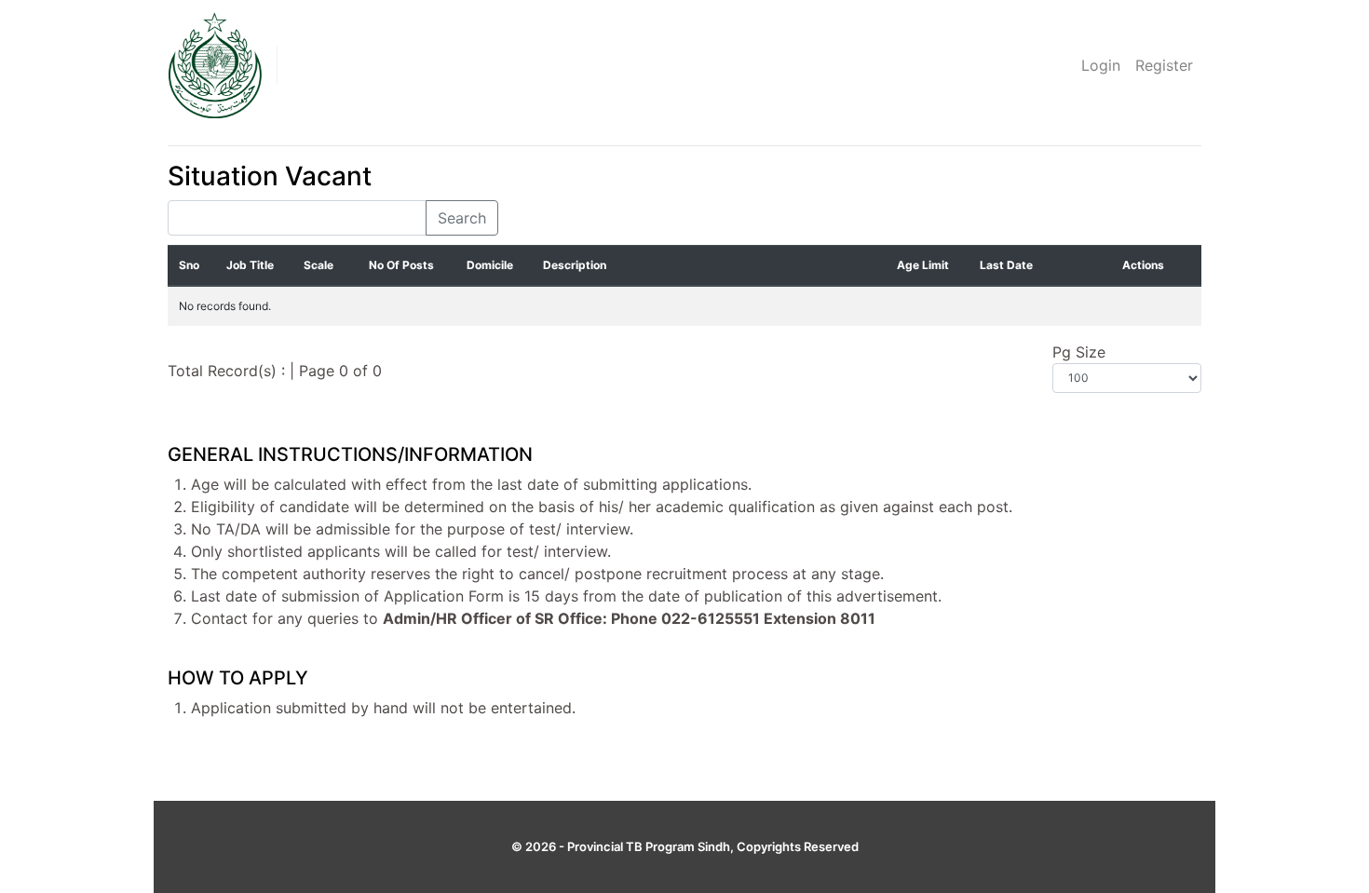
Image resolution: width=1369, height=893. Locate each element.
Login (1100, 65)
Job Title (250, 265)
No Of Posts (401, 265)
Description (574, 265)
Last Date (1006, 265)
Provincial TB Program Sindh (648, 846)
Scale (318, 265)
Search (462, 218)
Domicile (490, 265)
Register (1164, 65)
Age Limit (923, 265)
